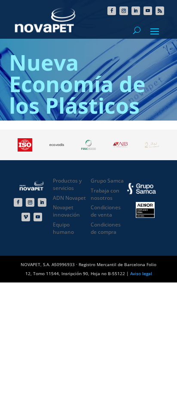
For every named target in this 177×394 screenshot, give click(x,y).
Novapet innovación (66, 211)
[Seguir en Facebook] (111, 10)
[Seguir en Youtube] (147, 10)
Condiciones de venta (106, 211)
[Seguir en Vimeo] (25, 217)
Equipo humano (63, 228)
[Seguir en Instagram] (123, 10)
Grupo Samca (107, 180)
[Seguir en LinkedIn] (135, 10)
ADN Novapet (69, 198)
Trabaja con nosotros (105, 194)
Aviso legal (141, 273)
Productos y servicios (67, 184)
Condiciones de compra (106, 228)
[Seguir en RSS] (160, 10)
